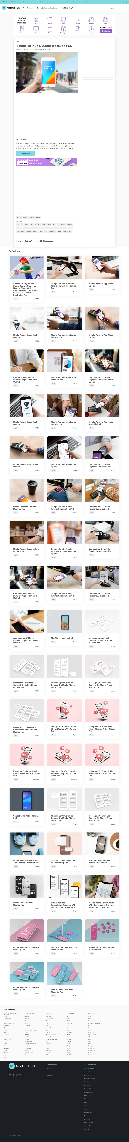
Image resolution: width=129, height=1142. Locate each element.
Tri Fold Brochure (72, 1055)
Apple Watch (7, 1018)
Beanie (90, 1018)
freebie (19, 228)
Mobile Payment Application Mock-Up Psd (64, 318)
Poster (69, 2)
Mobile (38, 217)
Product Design (29, 1052)
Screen (37, 299)
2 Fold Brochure (29, 1013)
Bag (24, 2)
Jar (89, 1041)
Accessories (91, 1013)
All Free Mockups (22, 217)
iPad (85, 1106)
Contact (49, 1068)
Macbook (27, 1046)
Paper (63, 2)
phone (70, 228)
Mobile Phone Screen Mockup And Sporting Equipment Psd (27, 843)
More (57, 8)
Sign (80, 2)
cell (32, 224)
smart (59, 231)
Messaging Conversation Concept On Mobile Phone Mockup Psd (102, 621)
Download (26, 153)
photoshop (20, 231)
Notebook (6, 1048)
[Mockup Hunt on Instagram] (12, 2)
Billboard (48, 1021)
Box (47, 1023)
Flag (68, 1034)
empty (49, 224)
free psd (69, 224)
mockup (48, 228)
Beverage (27, 1021)
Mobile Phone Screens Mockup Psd (27, 886)
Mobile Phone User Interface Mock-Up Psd (27, 930)
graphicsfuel (28, 228)
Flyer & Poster (92, 1034)
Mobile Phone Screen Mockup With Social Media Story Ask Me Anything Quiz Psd (102, 886)
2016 (18, 224)
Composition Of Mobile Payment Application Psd (102, 447)
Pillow (5, 1050)
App (68, 1016)
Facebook (6, 1034)
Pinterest (27, 1050)
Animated (48, 1016)
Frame (69, 1036)
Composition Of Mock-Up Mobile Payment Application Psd (64, 267)
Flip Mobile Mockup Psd (64, 621)
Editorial (48, 1032)
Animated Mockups (89, 1072)
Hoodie (27, 1039)
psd (45, 231)
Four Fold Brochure (51, 1036)
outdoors (63, 228)
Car (89, 1025)
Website (6, 1057)
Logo (53, 2)
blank (27, 224)
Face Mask (91, 1032)
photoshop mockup (32, 231)
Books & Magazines (9, 1023)
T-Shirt (48, 1055)
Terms (48, 1072)
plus (41, 231)
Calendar (27, 1025)
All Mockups (17, 2)
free (54, 224)
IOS (47, 1041)
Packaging (28, 1048)
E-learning (27, 1032)
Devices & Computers (31, 1030)
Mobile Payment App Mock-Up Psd (102, 267)
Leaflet (69, 1043)
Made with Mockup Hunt (45, 8)
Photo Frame (91, 1048)
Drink (89, 1030)
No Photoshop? (67, 8)
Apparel (90, 1016)
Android (27, 1016)
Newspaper (91, 1046)
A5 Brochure (70, 1013)
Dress (68, 1030)
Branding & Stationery (94, 1023)
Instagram (6, 1041)
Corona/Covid (49, 1027)
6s (22, 224)
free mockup (61, 224)
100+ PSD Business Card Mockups (11, 1014)
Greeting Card (7, 1039)
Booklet (90, 1021)
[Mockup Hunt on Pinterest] (9, 2)
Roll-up (48, 1052)
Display (48, 1030)
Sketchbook (28, 1055)
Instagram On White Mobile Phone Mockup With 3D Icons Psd (64, 710)
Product (75, 2)
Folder (5, 1036)
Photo (68, 1048)
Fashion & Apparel (51, 1034)
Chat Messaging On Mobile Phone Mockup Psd (64, 843)
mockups (55, 228)
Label (5, 1043)
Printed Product (92, 1050)
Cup (89, 1027)
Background (49, 1018)
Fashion (27, 1034)
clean (37, 224)
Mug (58, 2)
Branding (69, 1023)
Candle (48, 1025)
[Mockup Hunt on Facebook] (6, 2)
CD (4, 1027)
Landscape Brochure (30, 1043)
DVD (5, 1032)
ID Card (69, 1039)
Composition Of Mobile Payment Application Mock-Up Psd (27, 360)
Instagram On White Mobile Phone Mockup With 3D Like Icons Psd (64, 755)
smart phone (67, 231)
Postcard (48, 1050)
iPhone (32, 217)
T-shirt (85, 2)
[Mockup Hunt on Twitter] (3, 2)
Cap (68, 1025)
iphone (36, 228)
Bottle (26, 1023)
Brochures (6, 1025)
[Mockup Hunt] (11, 8)
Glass (90, 1036)
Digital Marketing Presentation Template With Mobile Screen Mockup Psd (64, 886)
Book (29, 2)
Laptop (48, 2)
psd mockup (52, 231)
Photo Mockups (88, 1122)
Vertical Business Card (94, 1055)
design (43, 224)
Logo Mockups (88, 1112)
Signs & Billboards (9, 1055)
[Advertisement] (47, 116)
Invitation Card (29, 1041)
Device (42, 2)
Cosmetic (35, 2)
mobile (42, 228)
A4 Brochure (49, 1013)
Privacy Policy (50, 1075)
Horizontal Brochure (51, 1039)
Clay (26, 1027)
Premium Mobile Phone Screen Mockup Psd (102, 843)
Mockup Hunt (16, 1136)
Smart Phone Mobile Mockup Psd (27, 799)
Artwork (27, 1018)
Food (26, 1036)
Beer (5, 1021)
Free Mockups (28, 8)
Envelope (69, 1032)
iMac (89, 1039)
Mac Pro (6, 1046)
